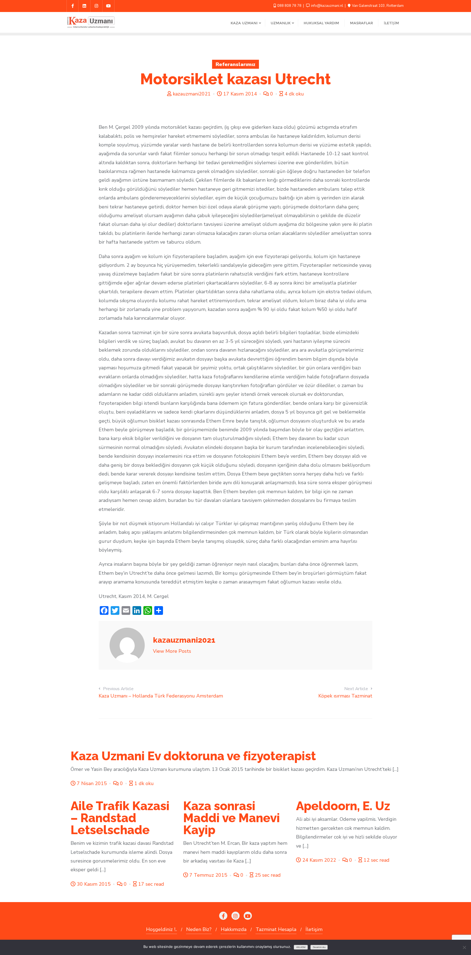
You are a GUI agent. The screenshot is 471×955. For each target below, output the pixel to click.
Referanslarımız (235, 64)
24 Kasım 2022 (319, 860)
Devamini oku (319, 947)
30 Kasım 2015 (94, 884)
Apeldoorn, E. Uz (343, 806)
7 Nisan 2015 (92, 783)
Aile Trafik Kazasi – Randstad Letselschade (120, 818)
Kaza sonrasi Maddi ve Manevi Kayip (231, 818)
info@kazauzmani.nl (327, 5)
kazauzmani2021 (191, 94)
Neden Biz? (199, 929)
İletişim (314, 929)
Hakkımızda (233, 929)
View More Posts (172, 651)
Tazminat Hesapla (276, 929)
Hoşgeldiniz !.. (161, 929)
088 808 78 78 (289, 5)
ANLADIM (301, 947)
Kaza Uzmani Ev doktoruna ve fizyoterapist (193, 756)
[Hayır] (464, 947)
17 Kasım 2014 (240, 94)
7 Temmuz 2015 (208, 875)
